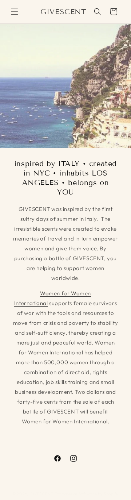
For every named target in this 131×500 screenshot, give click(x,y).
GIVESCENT (42, 493)
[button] (15, 12)
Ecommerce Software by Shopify (87, 493)
